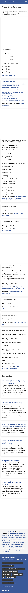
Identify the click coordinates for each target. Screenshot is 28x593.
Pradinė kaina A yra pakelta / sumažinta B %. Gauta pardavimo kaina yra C (14, 84)
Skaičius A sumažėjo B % (9, 98)
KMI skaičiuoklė (13, 571)
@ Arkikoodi (5, 590)
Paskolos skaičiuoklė (8, 568)
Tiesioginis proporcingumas (16, 533)
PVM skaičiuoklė (18, 563)
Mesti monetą (6, 544)
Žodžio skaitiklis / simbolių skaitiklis (13, 542)
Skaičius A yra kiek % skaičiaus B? (12, 90)
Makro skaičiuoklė (17, 574)
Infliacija (13, 539)
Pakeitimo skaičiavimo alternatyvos (13, 101)
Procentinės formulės (8, 81)
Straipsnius (5, 550)
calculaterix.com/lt (7, 587)
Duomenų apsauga (15, 550)
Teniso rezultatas (18, 548)
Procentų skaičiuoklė (11, 2)
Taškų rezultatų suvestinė (17, 541)
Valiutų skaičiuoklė (7, 563)
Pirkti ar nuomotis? (19, 568)
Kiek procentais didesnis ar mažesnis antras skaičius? (13, 93)
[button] (26, 2)
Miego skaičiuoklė (11, 577)
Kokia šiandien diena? (8, 583)
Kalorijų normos (6, 574)
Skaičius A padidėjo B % (9, 96)
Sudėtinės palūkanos (15, 537)
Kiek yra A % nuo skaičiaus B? (10, 87)
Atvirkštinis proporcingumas (10, 535)
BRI (3, 577)
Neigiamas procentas (10, 461)
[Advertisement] (14, 33)
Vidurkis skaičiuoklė (7, 580)
